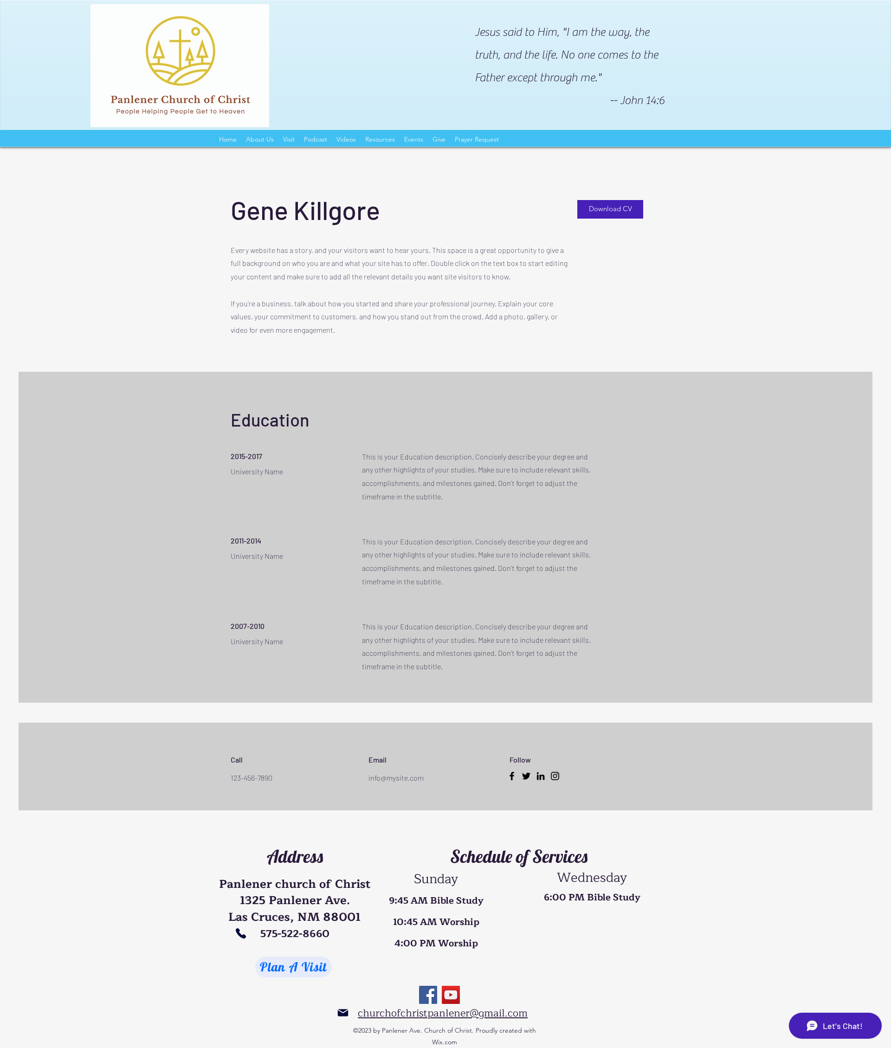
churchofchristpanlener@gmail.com (443, 1013)
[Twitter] (526, 776)
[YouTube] (451, 995)
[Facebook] (511, 776)
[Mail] (343, 1013)
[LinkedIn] (540, 776)
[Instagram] (555, 776)
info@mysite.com (396, 777)
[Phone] (240, 933)
